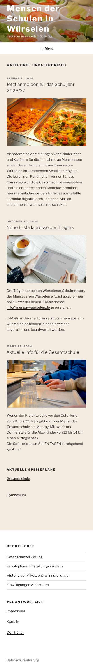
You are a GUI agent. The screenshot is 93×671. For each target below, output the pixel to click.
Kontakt (13, 622)
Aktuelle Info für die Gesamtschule (42, 352)
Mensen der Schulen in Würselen (33, 18)
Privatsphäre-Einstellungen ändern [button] (35, 566)
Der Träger (15, 633)
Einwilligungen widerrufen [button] (28, 585)
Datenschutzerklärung (24, 557)
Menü (49, 48)
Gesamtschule (51, 182)
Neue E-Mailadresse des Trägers (40, 227)
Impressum (16, 611)
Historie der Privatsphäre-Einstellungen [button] (38, 576)
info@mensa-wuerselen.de (28, 307)
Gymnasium (17, 182)
